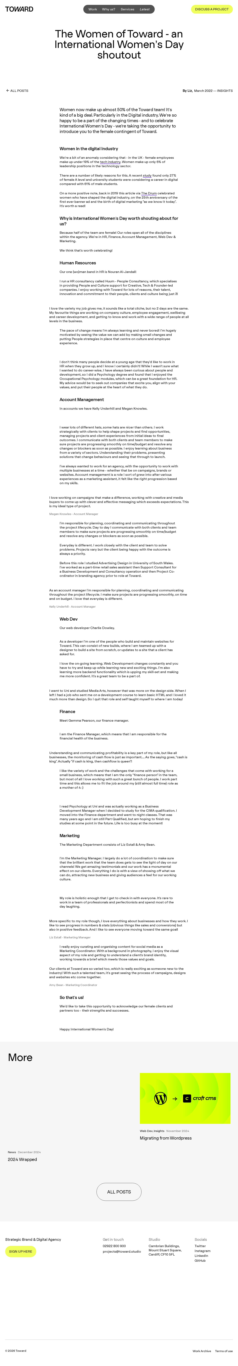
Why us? (108, 9)
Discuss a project (212, 9)
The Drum (149, 193)
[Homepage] (119, 1301)
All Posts (19, 91)
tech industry (110, 162)
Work (93, 9)
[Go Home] (19, 9)
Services (127, 9)
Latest (145, 9)
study (147, 175)
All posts (119, 1192)
